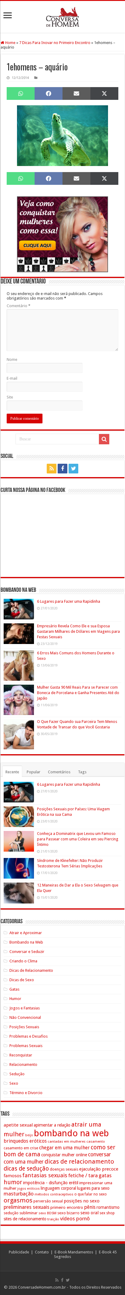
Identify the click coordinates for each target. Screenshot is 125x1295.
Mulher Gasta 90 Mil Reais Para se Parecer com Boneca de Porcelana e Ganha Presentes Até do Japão (78, 692)
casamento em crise (21, 1148)
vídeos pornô (75, 1218)
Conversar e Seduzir (26, 951)
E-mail (12, 378)
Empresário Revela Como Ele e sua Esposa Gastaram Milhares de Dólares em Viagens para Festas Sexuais (78, 631)
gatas (105, 1175)
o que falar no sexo (90, 1194)
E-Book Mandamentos (74, 1252)
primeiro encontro (66, 1207)
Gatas (14, 989)
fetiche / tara (83, 1175)
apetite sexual (18, 1125)
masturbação (19, 1194)
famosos (13, 1175)
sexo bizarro (68, 1213)
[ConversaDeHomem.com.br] (62, 17)
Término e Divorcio (25, 1092)
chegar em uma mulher (64, 1148)
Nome (12, 359)
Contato (42, 1252)
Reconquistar (20, 1055)
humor (13, 1182)
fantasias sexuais (44, 1175)
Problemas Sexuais (25, 1045)
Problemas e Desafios (28, 1036)
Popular (33, 772)
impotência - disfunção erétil (50, 1182)
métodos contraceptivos (54, 1194)
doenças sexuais (64, 1169)
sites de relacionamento (25, 1218)
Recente (12, 772)
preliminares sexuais (26, 1207)
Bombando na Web (26, 942)
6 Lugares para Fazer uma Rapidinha (68, 601)
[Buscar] (104, 439)
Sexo (13, 1083)
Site (10, 397)
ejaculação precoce (98, 1169)
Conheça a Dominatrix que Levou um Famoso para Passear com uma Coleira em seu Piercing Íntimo (77, 839)
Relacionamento (23, 1064)
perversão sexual (48, 1201)
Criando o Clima (23, 961)
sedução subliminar (21, 1213)
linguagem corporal (58, 1188)
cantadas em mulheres (67, 1141)
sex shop (107, 1213)
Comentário (18, 305)
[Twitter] (73, 468)
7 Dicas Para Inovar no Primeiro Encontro (54, 42)
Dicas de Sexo (21, 980)
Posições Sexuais (24, 1027)
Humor (15, 998)
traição (53, 1219)
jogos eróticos (28, 1189)
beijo (29, 1135)
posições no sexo (82, 1201)
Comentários (59, 772)
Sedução (17, 1074)
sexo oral (89, 1212)
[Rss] (51, 468)
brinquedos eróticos (25, 1141)
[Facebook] (62, 468)
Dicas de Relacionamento (31, 970)
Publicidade (19, 1252)
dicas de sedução (26, 1168)
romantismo (108, 1207)
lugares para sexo (93, 1188)
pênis (90, 1207)
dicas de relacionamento (79, 1161)
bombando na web (71, 1133)
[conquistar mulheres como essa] (62, 234)
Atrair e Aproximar (25, 933)
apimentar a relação (52, 1125)
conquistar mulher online (64, 1154)
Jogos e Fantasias (24, 1008)
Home (9, 42)
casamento (95, 1141)
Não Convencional (25, 1017)
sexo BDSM (47, 1213)
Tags (82, 772)
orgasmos (18, 1200)
